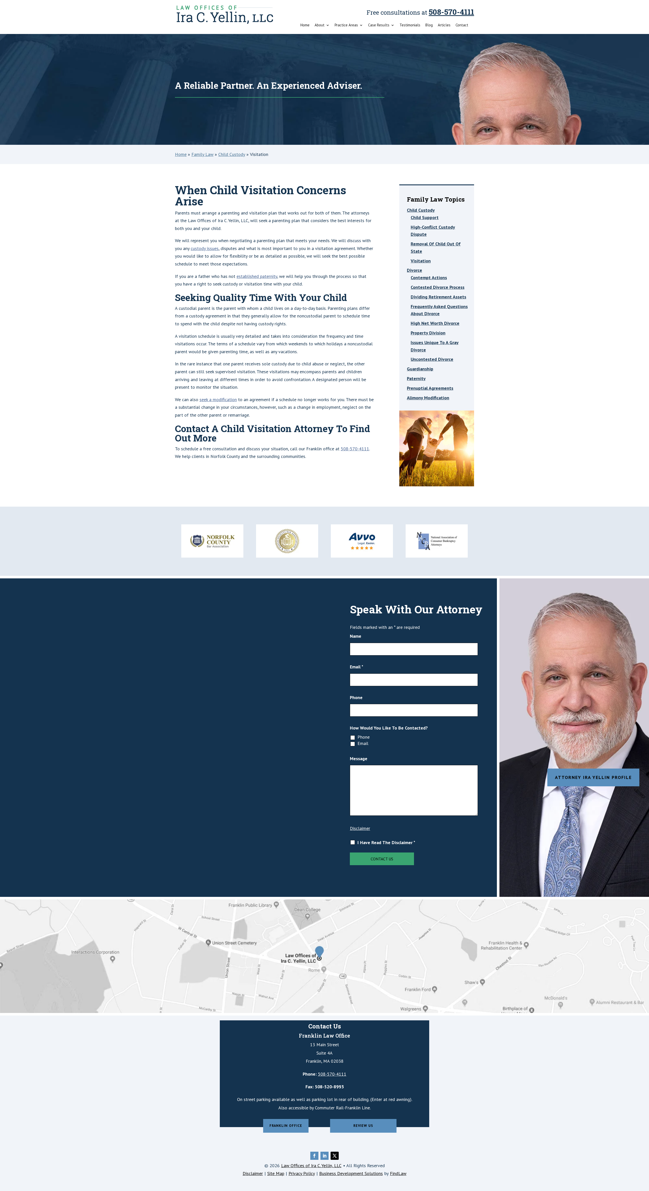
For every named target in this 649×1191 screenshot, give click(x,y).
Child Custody (421, 210)
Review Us (363, 1125)
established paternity (257, 276)
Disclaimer (360, 828)
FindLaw (398, 1173)
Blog (429, 25)
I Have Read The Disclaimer (386, 842)
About (319, 25)
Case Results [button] (378, 25)
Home (305, 25)
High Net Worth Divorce (435, 323)
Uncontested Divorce (432, 359)
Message (358, 758)
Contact (462, 25)
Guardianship (420, 369)
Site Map (275, 1173)
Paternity (416, 378)
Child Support (425, 217)
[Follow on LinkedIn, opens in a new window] (324, 1156)
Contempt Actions (429, 277)
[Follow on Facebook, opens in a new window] (314, 1156)
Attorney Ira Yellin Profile (593, 777)
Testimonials (410, 25)
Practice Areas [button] (346, 25)
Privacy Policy (302, 1173)
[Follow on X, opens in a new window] (335, 1156)
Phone (356, 697)
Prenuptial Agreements (430, 388)
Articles (444, 25)
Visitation (421, 261)
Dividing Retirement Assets (438, 297)
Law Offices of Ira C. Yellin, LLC (311, 1165)
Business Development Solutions (351, 1173)
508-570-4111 (451, 12)
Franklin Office (285, 1125)
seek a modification (218, 399)
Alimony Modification (428, 398)
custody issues (205, 248)
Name (355, 636)
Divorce (414, 270)
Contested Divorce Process (437, 287)
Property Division (428, 333)
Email (356, 667)
